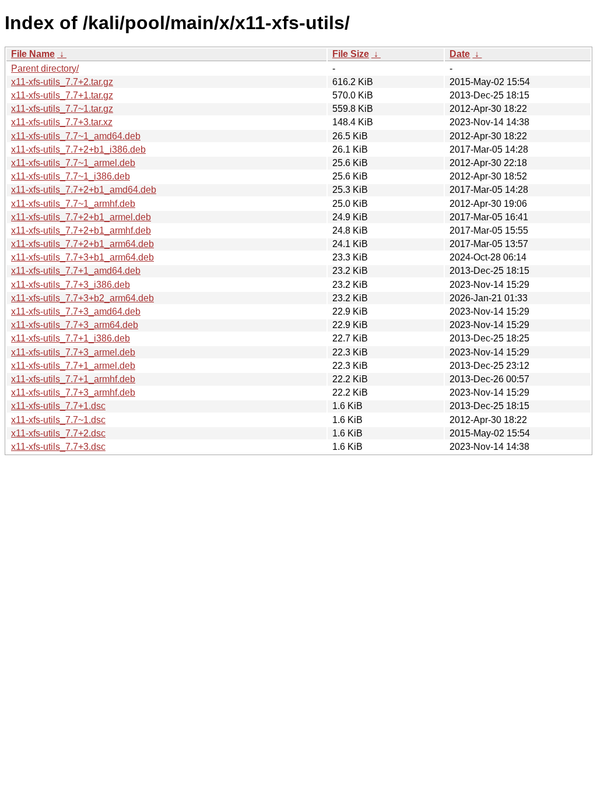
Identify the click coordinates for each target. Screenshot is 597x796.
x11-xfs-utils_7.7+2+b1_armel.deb (81, 217)
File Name (33, 54)
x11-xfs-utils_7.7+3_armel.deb (73, 352)
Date (459, 54)
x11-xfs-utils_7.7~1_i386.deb (70, 176)
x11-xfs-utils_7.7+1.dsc (58, 406)
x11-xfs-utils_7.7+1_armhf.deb (73, 379)
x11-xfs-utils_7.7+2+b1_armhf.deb (81, 230)
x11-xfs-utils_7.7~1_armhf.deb (73, 204)
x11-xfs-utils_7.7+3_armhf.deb (73, 392)
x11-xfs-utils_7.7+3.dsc (58, 447)
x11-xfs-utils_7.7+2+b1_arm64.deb (82, 244)
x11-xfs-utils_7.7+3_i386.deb (70, 285)
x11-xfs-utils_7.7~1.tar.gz (62, 109)
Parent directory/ (45, 68)
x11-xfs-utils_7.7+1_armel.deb (73, 366)
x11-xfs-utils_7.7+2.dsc (58, 433)
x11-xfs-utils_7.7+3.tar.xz (62, 122)
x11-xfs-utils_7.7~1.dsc (58, 420)
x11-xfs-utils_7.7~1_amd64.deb (76, 136)
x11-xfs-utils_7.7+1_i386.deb (70, 338)
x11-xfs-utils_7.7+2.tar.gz (62, 82)
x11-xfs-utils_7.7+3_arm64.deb (74, 325)
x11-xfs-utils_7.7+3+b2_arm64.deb (82, 298)
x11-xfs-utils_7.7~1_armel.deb (73, 163)
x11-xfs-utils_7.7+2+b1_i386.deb (78, 149)
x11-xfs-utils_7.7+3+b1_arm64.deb (82, 257)
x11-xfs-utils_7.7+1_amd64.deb (76, 271)
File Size (350, 54)
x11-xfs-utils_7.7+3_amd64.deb (76, 311)
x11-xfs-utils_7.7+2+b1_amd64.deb (83, 190)
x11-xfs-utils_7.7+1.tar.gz (62, 95)
